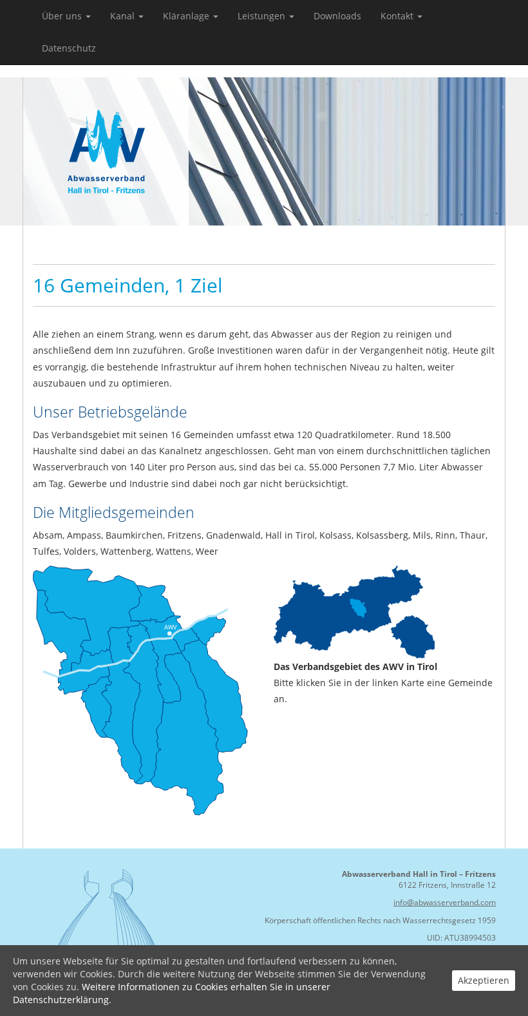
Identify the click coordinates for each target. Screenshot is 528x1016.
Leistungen (263, 16)
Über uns (63, 16)
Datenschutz (69, 48)
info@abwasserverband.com (444, 902)
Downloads (337, 16)
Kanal (123, 16)
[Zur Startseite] (106, 150)
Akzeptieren (483, 980)
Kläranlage (187, 16)
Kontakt (398, 16)
